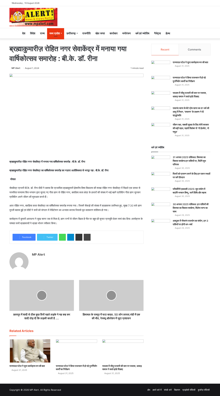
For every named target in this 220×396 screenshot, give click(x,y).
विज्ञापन (177, 389)
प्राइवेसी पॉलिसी (188, 389)
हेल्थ (168, 33)
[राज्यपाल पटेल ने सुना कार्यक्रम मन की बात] (30, 351)
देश (23, 33)
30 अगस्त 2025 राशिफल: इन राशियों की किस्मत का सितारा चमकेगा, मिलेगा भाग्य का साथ (190, 208)
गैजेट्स (157, 33)
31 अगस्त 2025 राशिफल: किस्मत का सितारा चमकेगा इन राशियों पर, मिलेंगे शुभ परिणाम (189, 161)
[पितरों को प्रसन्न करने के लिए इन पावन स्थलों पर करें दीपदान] (160, 178)
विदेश (32, 33)
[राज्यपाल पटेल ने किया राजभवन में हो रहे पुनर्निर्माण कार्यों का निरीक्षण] (76, 351)
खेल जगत (100, 33)
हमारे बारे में (157, 389)
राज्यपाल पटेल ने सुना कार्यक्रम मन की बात (27, 365)
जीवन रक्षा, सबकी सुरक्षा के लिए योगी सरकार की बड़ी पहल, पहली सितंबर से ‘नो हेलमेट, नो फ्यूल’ (191, 128)
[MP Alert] (33, 17)
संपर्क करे (168, 389)
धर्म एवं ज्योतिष (142, 33)
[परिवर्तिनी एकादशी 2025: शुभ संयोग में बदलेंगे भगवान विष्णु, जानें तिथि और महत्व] (160, 193)
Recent (165, 49)
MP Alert (16, 68)
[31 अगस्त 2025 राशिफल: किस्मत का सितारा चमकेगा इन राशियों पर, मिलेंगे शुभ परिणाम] (160, 162)
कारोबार (114, 33)
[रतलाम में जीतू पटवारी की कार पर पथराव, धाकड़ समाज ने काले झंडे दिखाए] (123, 351)
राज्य (42, 33)
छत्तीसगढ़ (71, 33)
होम (148, 389)
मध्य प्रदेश (55, 33)
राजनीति (86, 33)
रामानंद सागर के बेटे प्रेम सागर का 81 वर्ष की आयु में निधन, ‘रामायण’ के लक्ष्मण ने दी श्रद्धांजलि (191, 112)
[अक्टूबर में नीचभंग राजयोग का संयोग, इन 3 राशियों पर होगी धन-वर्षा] (160, 225)
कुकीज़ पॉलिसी (204, 389)
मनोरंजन (126, 33)
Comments (194, 49)
